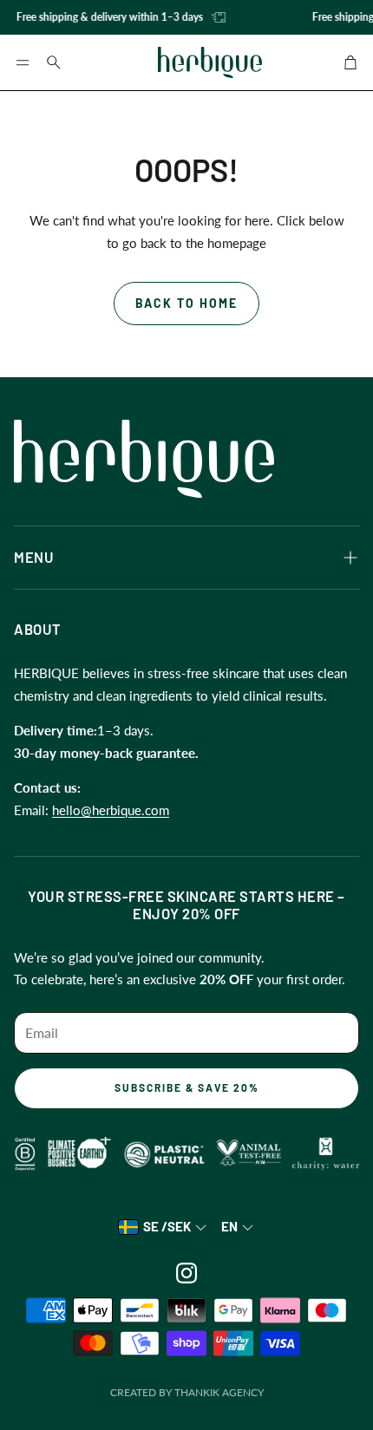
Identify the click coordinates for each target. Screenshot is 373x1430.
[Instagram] (186, 1273)
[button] (22, 62)
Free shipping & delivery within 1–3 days (106, 16)
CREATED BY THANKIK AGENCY (187, 1392)
